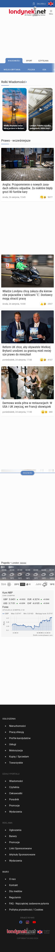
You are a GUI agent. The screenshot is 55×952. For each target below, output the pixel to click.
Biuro (5, 872)
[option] (26, 726)
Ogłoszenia (9, 718)
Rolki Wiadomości (13, 82)
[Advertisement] (27, 29)
